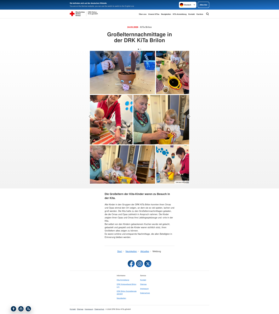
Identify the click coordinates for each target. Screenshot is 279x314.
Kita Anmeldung (123, 280)
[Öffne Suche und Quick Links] (207, 14)
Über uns (142, 14)
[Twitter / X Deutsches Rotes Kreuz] (147, 263)
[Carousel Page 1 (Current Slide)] (138, 49)
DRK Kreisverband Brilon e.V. (126, 285)
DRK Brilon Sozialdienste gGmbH (127, 292)
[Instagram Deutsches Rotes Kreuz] (139, 263)
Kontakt (143, 280)
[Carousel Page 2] (140, 49)
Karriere (199, 14)
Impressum (144, 288)
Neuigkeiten (166, 14)
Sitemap (143, 284)
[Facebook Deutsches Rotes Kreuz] (131, 263)
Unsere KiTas (153, 14)
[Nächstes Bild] (189, 116)
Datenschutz (145, 293)
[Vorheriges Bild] (89, 116)
